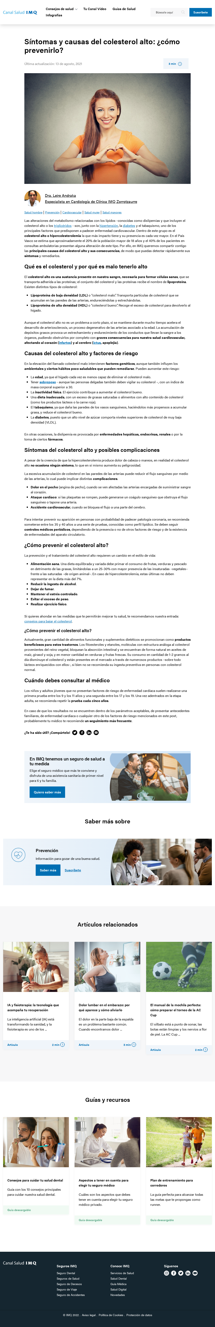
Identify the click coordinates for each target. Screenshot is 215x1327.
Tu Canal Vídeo (94, 8)
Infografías (54, 15)
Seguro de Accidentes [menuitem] (71, 1295)
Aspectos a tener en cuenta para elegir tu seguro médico (103, 1183)
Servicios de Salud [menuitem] (122, 1273)
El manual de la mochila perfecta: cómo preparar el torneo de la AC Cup (175, 1009)
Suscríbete (200, 12)
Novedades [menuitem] (117, 1295)
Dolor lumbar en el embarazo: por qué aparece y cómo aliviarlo (104, 1007)
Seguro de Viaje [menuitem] (67, 1289)
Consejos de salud (59, 8)
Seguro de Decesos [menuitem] (69, 1284)
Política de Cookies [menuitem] (111, 1315)
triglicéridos (63, 225)
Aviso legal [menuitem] (89, 1315)
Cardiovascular (72, 212)
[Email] (96, 732)
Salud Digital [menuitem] (118, 1289)
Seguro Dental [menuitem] (66, 1273)
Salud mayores (112, 212)
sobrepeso (47, 382)
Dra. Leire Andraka (60, 195)
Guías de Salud (124, 8)
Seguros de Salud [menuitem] (68, 1278)
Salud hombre (33, 212)
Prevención (52, 212)
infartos (65, 342)
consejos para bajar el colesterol (48, 621)
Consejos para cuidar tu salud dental (35, 1180)
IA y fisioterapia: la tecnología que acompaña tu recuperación (33, 1007)
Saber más (48, 870)
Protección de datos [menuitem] (139, 1315)
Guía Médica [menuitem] (118, 1284)
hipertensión (109, 225)
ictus (97, 342)
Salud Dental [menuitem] (118, 1278)
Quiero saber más (47, 792)
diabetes (129, 225)
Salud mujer (92, 212)
